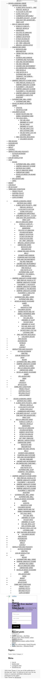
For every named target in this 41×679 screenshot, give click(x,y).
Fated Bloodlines (22, 41)
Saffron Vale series (23, 168)
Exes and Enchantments (25, 62)
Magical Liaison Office (24, 45)
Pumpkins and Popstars (25, 60)
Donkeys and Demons (24, 58)
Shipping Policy (18, 193)
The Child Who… (22, 118)
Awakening (20, 30)
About (10, 147)
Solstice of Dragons (24, 32)
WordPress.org (16, 667)
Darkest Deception (23, 37)
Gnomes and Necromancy (25, 66)
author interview (18, 154)
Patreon (11, 145)
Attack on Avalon (22, 39)
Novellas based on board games (24, 302)
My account (12, 187)
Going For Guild (22, 14)
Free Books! (12, 141)
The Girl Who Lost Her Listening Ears (27, 129)
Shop (10, 160)
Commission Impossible (24, 16)
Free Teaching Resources (25, 137)
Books (14, 162)
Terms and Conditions (16, 189)
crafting (15, 156)
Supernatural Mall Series (21, 99)
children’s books (26, 139)
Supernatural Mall (23, 101)
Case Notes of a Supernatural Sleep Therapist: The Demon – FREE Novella (24, 75)
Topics (10, 654)
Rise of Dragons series (20, 24)
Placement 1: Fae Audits (25, 87)
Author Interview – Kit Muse (20, 636)
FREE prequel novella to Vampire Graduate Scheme (25, 84)
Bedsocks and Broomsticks (21, 50)
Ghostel (19, 108)
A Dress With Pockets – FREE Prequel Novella (26, 8)
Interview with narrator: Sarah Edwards (24, 644)
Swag (14, 181)
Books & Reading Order (17, 3)
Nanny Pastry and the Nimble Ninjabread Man (24, 115)
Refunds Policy (18, 195)
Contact (11, 149)
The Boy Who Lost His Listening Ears (28, 134)
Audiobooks (13, 143)
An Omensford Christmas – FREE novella (26, 267)
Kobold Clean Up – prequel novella (23, 27)
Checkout (12, 185)
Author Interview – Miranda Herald (22, 646)
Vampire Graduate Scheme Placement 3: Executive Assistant (25, 95)
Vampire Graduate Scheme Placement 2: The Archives (25, 90)
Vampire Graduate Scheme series (24, 80)
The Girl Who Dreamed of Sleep (26, 121)
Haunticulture (21, 110)
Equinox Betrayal (22, 35)
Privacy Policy (17, 191)
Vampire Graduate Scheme (25, 166)
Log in (14, 662)
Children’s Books (18, 112)
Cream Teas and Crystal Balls (26, 252)
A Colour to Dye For (23, 12)
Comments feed (16, 665)
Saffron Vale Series (19, 5)
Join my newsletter (15, 158)
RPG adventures (18, 179)
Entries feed (15, 664)
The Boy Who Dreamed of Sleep (26, 125)
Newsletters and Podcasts (18, 151)
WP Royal (18, 677)
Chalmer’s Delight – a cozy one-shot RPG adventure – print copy (26, 20)
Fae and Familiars (22, 64)
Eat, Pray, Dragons (23, 43)
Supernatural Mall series (25, 164)
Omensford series (19, 47)
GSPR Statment (17, 197)
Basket (10, 183)
